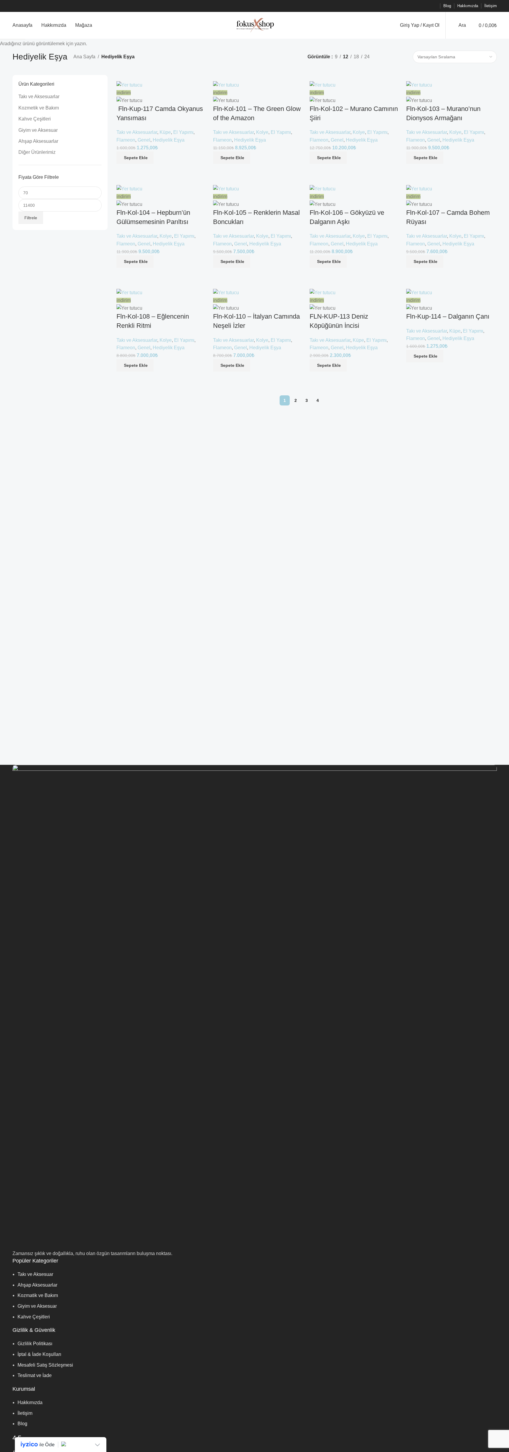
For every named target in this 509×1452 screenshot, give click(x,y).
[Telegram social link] (433, 6)
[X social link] (412, 6)
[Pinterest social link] (419, 6)
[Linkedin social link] (426, 6)
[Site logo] (254, 24)
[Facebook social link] (405, 6)
